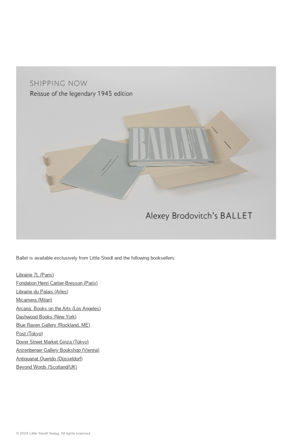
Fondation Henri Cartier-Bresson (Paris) (57, 283)
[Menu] (100, 28)
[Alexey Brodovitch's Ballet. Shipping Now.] (146, 152)
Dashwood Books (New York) (46, 316)
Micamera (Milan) (34, 300)
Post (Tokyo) (29, 333)
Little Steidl (52, 39)
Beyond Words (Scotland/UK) (46, 367)
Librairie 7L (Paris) (35, 274)
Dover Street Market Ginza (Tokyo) (52, 342)
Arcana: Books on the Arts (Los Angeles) (58, 308)
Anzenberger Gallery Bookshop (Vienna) (57, 350)
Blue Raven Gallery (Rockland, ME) (53, 325)
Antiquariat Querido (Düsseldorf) (49, 358)
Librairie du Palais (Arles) (42, 291)
